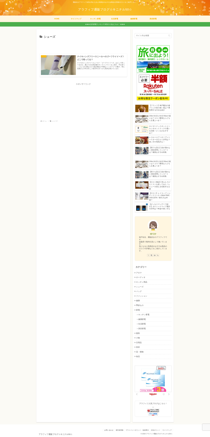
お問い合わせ (108, 430)
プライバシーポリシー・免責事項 (137, 430)
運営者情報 (119, 430)
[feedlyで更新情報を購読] (154, 255)
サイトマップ (167, 430)
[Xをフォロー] (148, 255)
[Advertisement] (83, 45)
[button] (169, 35)
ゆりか (153, 234)
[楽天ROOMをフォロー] (151, 255)
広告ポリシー (155, 430)
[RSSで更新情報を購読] (157, 255)
